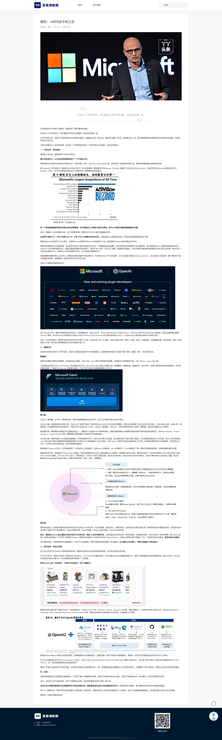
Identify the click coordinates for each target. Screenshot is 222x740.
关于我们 (97, 5)
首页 (80, 5)
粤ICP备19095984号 (127, 738)
